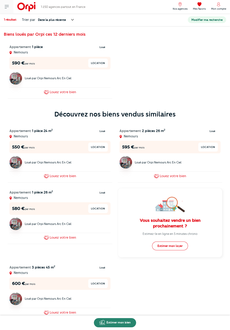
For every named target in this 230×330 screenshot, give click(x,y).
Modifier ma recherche (207, 20)
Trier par (28, 20)
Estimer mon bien (118, 322)
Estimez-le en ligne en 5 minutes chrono (170, 233)
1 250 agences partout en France (63, 7)
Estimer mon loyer (170, 246)
